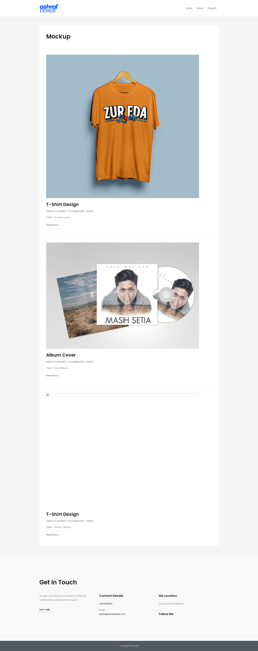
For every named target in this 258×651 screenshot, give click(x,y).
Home (189, 8)
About (200, 8)
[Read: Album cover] (122, 295)
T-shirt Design (62, 204)
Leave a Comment (56, 211)
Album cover (61, 355)
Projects (212, 8)
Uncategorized (76, 211)
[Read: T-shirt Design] (122, 126)
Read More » (53, 224)
